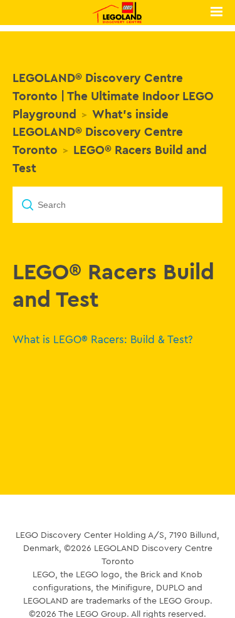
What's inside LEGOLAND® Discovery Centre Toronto (98, 132)
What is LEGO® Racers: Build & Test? (103, 339)
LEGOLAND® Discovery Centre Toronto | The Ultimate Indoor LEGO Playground (113, 95)
